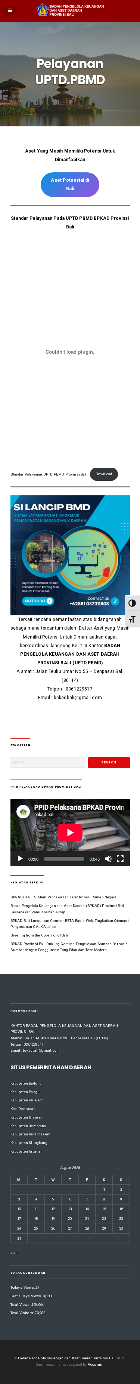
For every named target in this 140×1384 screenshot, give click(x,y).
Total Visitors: (22, 1313)
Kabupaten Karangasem (30, 1134)
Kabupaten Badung (26, 1083)
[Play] (20, 858)
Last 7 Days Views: (26, 1296)
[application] (70, 832)
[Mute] (108, 858)
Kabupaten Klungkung (28, 1143)
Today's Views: (23, 1287)
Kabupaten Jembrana (28, 1126)
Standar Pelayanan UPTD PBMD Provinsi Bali (48, 474)
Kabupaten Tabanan (26, 1151)
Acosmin (95, 1364)
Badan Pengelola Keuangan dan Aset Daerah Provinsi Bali (67, 1358)
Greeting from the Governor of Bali (39, 935)
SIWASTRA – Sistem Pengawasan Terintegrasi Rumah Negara (63, 897)
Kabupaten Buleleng (27, 1100)
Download (104, 474)
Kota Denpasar (22, 1109)
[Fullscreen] (120, 858)
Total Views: (20, 1305)
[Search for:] (48, 762)
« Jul (14, 1253)
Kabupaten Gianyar (26, 1117)
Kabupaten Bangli (25, 1092)
